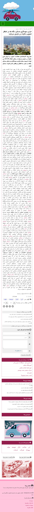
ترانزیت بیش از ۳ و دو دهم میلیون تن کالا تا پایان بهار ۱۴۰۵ (19, 317)
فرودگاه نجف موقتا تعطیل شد (26, 390)
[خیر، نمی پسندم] (6, 302)
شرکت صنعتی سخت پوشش (25, 370)
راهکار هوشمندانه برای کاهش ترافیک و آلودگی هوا (21, 404)
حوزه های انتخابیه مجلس (25, 367)
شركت (22, 450)
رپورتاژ (28, 450)
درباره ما (31, 501)
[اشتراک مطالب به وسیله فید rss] (4, 306)
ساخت (4, 148)
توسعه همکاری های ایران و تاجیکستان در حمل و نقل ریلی (20, 314)
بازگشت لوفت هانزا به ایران (26, 319)
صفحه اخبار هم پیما (24, 457)
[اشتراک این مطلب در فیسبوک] (10, 306)
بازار (9, 74)
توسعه (10, 177)
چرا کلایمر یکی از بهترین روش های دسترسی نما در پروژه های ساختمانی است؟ (18, 322)
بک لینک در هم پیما (29, 503)
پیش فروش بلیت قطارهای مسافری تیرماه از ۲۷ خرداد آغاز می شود (19, 393)
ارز (22, 299)
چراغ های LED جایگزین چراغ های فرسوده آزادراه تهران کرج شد (19, 409)
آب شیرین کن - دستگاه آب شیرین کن (22, 362)
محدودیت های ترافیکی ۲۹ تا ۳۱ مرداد (24, 406)
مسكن (7, 78)
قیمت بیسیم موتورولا (26, 375)
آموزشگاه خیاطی (27, 365)
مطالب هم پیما (30, 508)
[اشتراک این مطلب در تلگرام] (12, 306)
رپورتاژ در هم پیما (29, 505)
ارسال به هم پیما (25, 355)
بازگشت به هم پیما (8, 457)
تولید (5, 299)
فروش (8, 95)
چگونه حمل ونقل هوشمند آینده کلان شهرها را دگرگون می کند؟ (20, 402)
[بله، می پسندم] (14, 302)
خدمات (16, 450)
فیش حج (29, 372)
